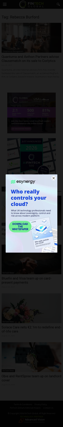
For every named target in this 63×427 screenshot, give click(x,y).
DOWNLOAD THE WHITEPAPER (20, 226)
